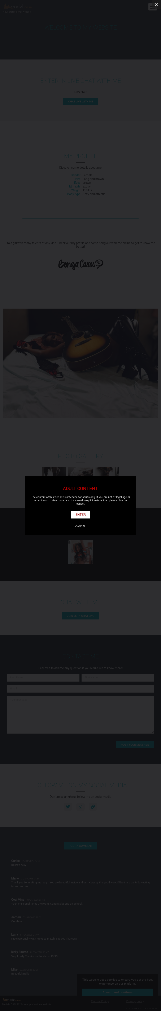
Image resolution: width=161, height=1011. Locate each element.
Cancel (80, 526)
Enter (80, 514)
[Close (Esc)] (156, 4)
